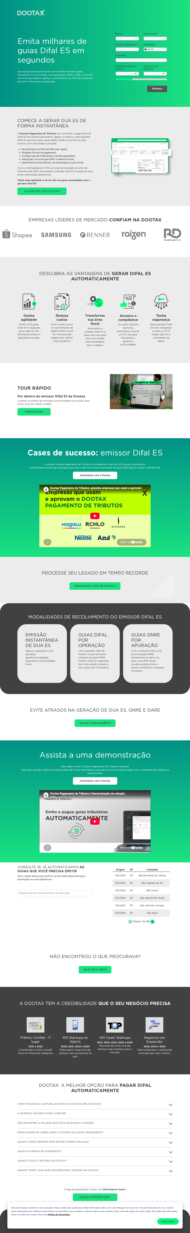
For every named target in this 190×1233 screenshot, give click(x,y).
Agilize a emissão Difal (95, 1197)
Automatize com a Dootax (95, 475)
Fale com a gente (95, 969)
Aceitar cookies (168, 1221)
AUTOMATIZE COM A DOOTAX (42, 191)
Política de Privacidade (59, 1214)
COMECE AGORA (34, 411)
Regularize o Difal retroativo (95, 586)
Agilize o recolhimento (95, 723)
